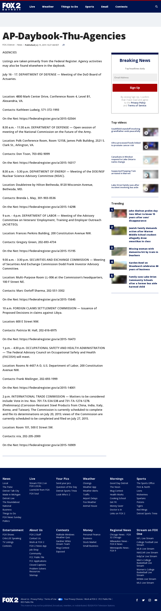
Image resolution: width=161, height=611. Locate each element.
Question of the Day (66, 486)
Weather (89, 479)
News (19, 44)
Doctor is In (116, 509)
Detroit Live (8, 498)
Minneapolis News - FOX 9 (120, 549)
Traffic (86, 494)
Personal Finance (91, 534)
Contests (7, 545)
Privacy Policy (138, 102)
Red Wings (142, 509)
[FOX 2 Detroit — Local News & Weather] (13, 6)
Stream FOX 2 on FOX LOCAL (38, 484)
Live (32, 479)
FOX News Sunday (12, 517)
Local (5, 483)
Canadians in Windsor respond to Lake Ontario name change (123, 159)
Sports (141, 479)
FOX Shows (8, 534)
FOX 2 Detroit (8, 44)
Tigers (140, 505)
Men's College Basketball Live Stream (144, 563)
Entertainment (13, 530)
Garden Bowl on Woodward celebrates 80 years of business (143, 266)
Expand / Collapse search (156, 6)
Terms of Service (137, 105)
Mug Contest (116, 490)
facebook (137, 600)
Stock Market (90, 542)
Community (35, 553)
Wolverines (142, 494)
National (7, 505)
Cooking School (118, 498)
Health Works (117, 494)
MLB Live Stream (145, 548)
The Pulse (8, 486)
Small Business (90, 545)
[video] (150, 132)
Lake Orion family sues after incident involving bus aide (125, 186)
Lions (139, 490)
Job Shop (34, 549)
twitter (143, 600)
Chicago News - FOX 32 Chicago (120, 536)
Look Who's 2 (63, 494)
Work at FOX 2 (36, 542)
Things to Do (9, 513)
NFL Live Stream (145, 538)
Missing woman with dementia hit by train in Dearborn (143, 252)
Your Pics (62, 479)
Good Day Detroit (119, 483)
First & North (143, 486)
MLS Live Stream (145, 582)
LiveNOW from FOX (39, 489)
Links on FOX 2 (117, 513)
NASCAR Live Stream (147, 552)
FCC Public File (36, 557)
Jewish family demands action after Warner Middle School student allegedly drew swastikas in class (143, 235)
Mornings (116, 479)
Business (7, 509)
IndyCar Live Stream (147, 556)
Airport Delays (90, 498)
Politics (6, 520)
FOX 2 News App (38, 545)
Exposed (60, 551)
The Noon (115, 486)
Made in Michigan (11, 494)
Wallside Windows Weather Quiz (65, 536)
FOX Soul (34, 493)
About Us (35, 530)
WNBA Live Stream (146, 578)
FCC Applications (37, 560)
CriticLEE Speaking (12, 538)
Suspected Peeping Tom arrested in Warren (123, 172)
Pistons (140, 502)
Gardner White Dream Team (63, 542)
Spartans (141, 498)
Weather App (89, 486)
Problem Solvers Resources (37, 570)
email (155, 600)
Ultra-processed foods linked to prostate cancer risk (126, 144)
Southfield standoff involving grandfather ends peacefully (125, 130)
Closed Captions (37, 564)
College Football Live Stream (147, 543)
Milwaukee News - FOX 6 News (119, 542)
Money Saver (116, 505)
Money (88, 530)
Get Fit (113, 502)
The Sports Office (146, 483)
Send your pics (63, 483)
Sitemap (33, 575)
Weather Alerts (90, 490)
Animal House (90, 505)
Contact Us (35, 538)
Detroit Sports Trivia (66, 490)
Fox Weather (89, 502)
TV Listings (8, 542)
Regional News (120, 530)
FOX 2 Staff (35, 534)
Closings (87, 483)
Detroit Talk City (11, 490)
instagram (149, 600)
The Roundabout (11, 502)
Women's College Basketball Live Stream (145, 572)
